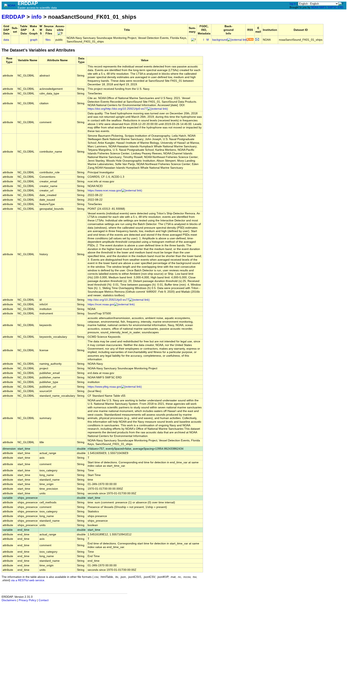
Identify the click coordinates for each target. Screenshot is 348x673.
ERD (340, 7)
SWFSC (332, 7)
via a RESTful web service (27, 580)
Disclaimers (9, 600)
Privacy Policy (27, 600)
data (6, 39)
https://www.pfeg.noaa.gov (104, 386)
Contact (44, 600)
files (48, 39)
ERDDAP (13, 17)
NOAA (314, 7)
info (36, 17)
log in (293, 3)
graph (33, 39)
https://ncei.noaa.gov (101, 304)
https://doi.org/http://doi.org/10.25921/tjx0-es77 (117, 108)
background (219, 39)
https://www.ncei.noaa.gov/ (105, 190)
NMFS (323, 7)
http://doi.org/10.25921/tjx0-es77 (108, 299)
